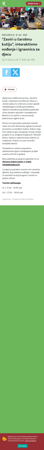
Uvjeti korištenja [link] (30, 441)
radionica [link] (8, 35)
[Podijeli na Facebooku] (6, 72)
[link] (4, 3)
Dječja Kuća (33, 3)
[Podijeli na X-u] (15, 72)
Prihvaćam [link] (22, 446)
